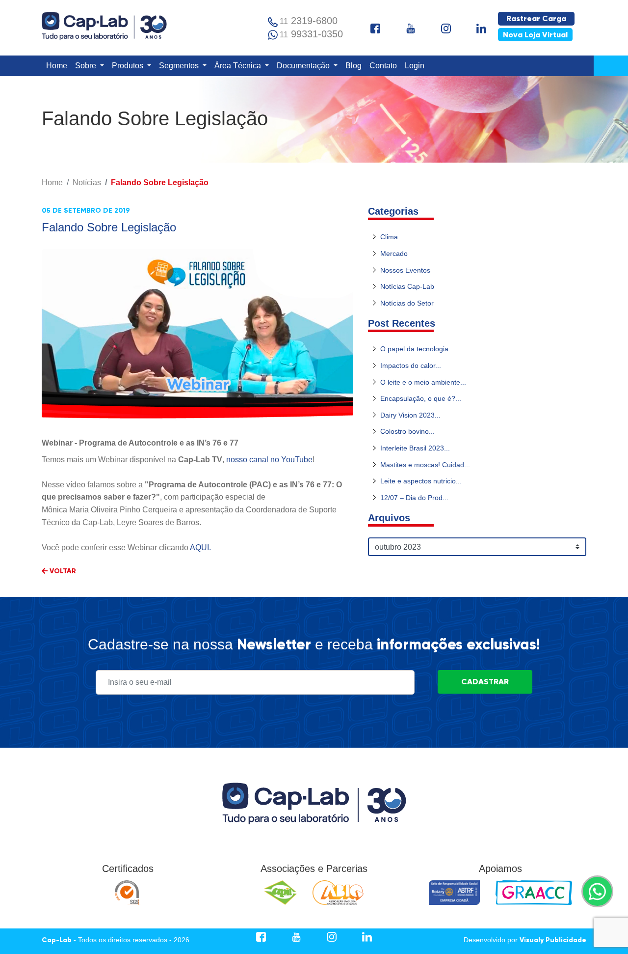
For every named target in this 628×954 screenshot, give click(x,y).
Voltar (62, 571)
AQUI (199, 547)
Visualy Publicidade (553, 940)
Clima (389, 237)
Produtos (128, 65)
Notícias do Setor (407, 303)
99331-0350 (311, 33)
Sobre (86, 65)
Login (416, 65)
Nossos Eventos (405, 270)
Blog (355, 65)
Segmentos (180, 65)
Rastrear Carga (536, 18)
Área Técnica (238, 65)
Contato (385, 65)
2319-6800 (309, 20)
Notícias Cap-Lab (407, 286)
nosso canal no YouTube (269, 459)
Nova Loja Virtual (535, 34)
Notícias (87, 182)
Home (58, 65)
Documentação (304, 65)
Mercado (394, 253)
